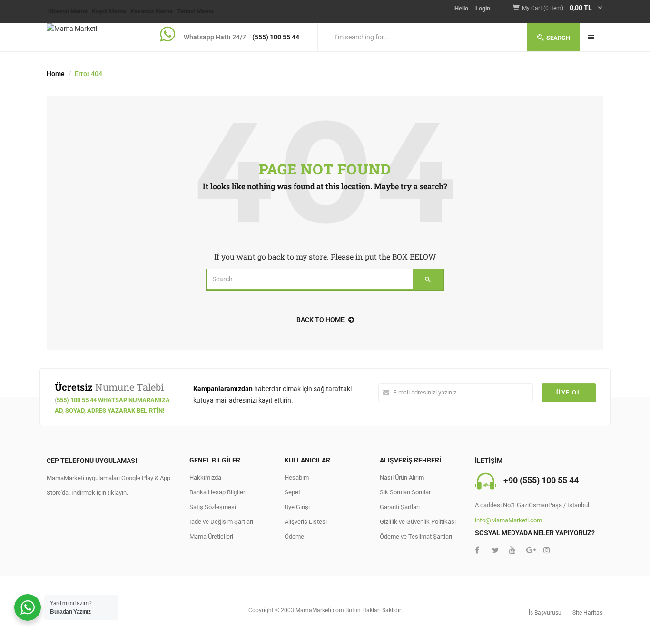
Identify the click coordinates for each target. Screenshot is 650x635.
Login (482, 8)
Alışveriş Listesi (306, 521)
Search (558, 37)
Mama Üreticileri (211, 536)
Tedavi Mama (195, 11)
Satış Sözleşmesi (212, 506)
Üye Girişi (297, 506)
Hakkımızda (205, 477)
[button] (562, 8)
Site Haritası (588, 612)
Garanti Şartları (400, 506)
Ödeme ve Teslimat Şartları (416, 536)
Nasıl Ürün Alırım (402, 477)
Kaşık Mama (109, 11)
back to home (320, 320)
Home (56, 73)
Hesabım (297, 477)
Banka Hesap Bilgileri (217, 492)
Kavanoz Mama (151, 11)
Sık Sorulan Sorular (405, 492)
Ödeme (294, 536)
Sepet (292, 492)
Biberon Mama (68, 11)
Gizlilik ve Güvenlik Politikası (418, 521)
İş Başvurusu (545, 612)
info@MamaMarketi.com (508, 520)
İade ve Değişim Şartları (221, 521)
